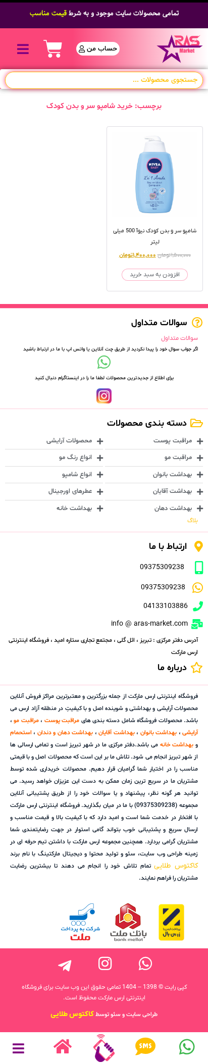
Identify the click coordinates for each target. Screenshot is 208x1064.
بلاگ (192, 521)
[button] (23, 49)
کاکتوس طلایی (176, 866)
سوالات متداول (179, 338)
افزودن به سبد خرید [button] (155, 275)
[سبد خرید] (53, 49)
